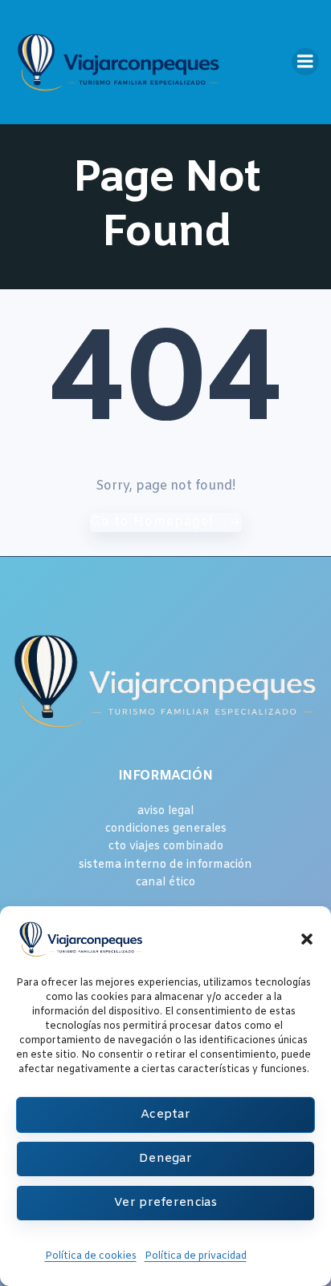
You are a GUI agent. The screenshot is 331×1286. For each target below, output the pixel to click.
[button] (307, 939)
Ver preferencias (165, 1203)
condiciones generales (166, 829)
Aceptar (165, 1115)
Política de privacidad (196, 1256)
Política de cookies (91, 1256)
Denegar (165, 1159)
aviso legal (165, 811)
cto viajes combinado (165, 846)
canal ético (165, 882)
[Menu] (305, 61)
